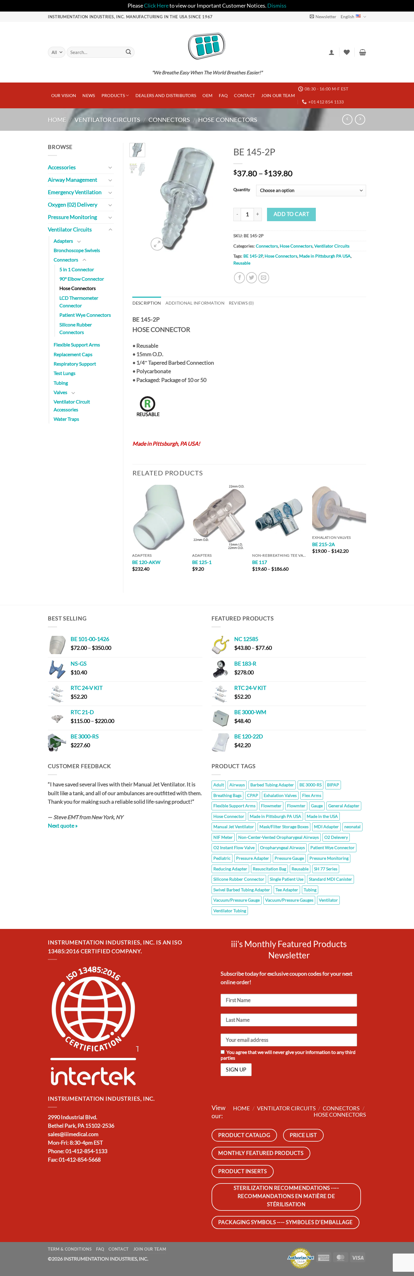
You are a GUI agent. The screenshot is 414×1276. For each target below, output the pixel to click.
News (88, 95)
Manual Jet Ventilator (233, 826)
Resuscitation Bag (269, 868)
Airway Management (72, 180)
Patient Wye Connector (332, 847)
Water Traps (66, 419)
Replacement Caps (73, 354)
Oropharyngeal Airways (282, 847)
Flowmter (296, 805)
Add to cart (291, 214)
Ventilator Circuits (107, 119)
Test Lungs (64, 373)
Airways (237, 784)
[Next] (215, 197)
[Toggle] (110, 167)
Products (113, 95)
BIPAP (333, 784)
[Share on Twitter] (251, 277)
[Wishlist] (347, 52)
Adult (218, 784)
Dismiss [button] (276, 5)
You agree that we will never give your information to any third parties (288, 1055)
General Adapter (343, 805)
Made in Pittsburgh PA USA (325, 255)
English (347, 16)
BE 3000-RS (310, 784)
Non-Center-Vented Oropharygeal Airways (278, 837)
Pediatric (222, 858)
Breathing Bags (227, 795)
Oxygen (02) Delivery (72, 204)
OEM (207, 95)
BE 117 (259, 562)
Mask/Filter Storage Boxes (284, 826)
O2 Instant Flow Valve (234, 847)
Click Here (156, 5)
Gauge (317, 805)
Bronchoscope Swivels (77, 250)
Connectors (169, 119)
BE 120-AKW (146, 562)
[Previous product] (360, 119)
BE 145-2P (253, 255)
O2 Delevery (336, 837)
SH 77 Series (325, 868)
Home (57, 119)
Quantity (241, 189)
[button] (323, 16)
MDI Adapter (326, 826)
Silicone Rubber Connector (238, 879)
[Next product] (347, 119)
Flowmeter (271, 805)
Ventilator (328, 900)
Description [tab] (146, 302)
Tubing (61, 383)
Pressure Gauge (289, 858)
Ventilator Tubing (229, 910)
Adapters (63, 241)
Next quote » (63, 825)
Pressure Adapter (252, 858)
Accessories (62, 167)
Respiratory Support (75, 363)
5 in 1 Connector (76, 269)
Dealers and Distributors (165, 95)
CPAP (252, 795)
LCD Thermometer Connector (78, 301)
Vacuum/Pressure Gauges (289, 900)
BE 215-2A (323, 544)
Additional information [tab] (195, 302)
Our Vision (63, 95)
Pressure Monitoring (72, 217)
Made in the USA (322, 816)
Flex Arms (311, 795)
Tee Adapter (286, 889)
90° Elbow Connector (81, 279)
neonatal (352, 826)
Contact (244, 95)
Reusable (241, 262)
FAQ (223, 95)
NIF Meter (223, 837)
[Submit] (128, 52)
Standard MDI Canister (330, 879)
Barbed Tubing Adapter (272, 784)
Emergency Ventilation (75, 192)
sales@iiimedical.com (73, 1134)
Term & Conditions (70, 1249)
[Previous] (157, 197)
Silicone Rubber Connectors (75, 328)
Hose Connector (228, 816)
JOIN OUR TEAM (278, 95)
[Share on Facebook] (239, 277)
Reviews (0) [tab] (241, 302)
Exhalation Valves (280, 795)
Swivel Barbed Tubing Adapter (241, 889)
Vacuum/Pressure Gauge (236, 900)
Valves (60, 392)
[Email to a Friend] (263, 277)
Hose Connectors (227, 119)
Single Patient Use (286, 879)
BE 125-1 (202, 562)
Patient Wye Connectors (85, 315)
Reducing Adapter (230, 868)
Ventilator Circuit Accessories (72, 405)
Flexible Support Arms (77, 344)
